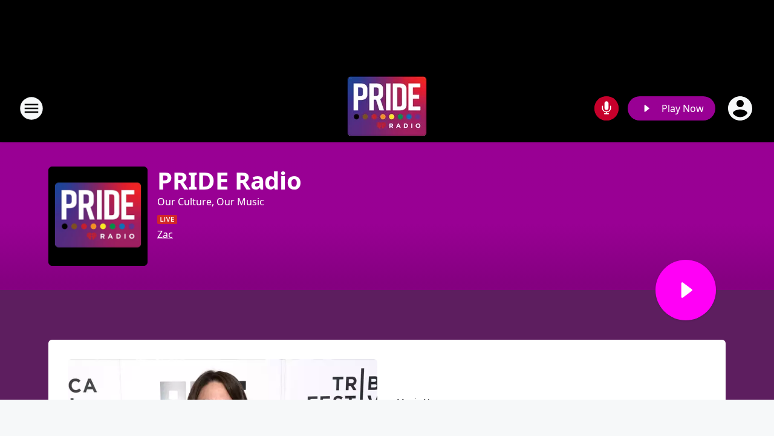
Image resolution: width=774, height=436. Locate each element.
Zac (165, 234)
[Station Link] (387, 108)
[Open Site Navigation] (31, 108)
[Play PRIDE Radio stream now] (97, 216)
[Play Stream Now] (685, 290)
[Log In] (741, 108)
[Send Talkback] (606, 108)
